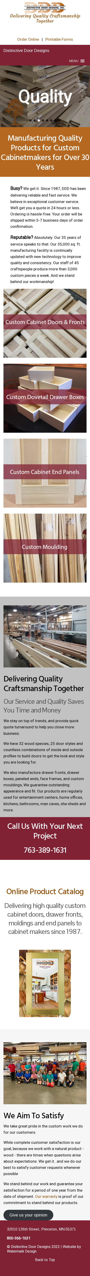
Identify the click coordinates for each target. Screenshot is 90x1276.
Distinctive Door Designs (26, 50)
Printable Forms (59, 39)
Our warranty (46, 1196)
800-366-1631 (18, 1238)
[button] (73, 61)
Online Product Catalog (45, 891)
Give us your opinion (28, 1215)
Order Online (28, 39)
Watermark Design (21, 1251)
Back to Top (45, 1260)
